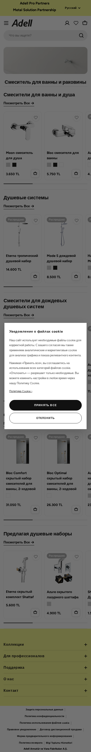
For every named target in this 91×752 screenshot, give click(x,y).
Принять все (45, 405)
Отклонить (45, 418)
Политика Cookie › (20, 391)
